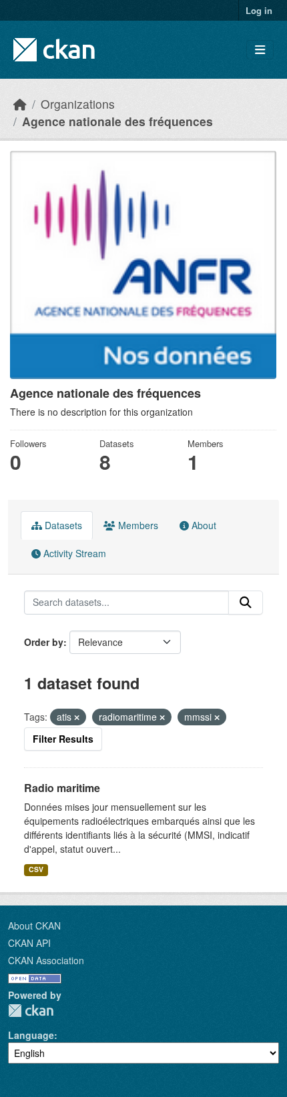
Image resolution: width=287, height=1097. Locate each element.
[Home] (20, 103)
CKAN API (29, 943)
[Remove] (76, 717)
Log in (259, 10)
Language (31, 1035)
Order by (43, 642)
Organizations (78, 103)
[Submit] (245, 603)
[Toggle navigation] (260, 49)
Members (136, 525)
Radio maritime (62, 787)
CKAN (30, 1011)
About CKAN (34, 925)
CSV (36, 869)
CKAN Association (46, 960)
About (202, 525)
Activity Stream (73, 553)
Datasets (62, 525)
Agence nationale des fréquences (117, 121)
